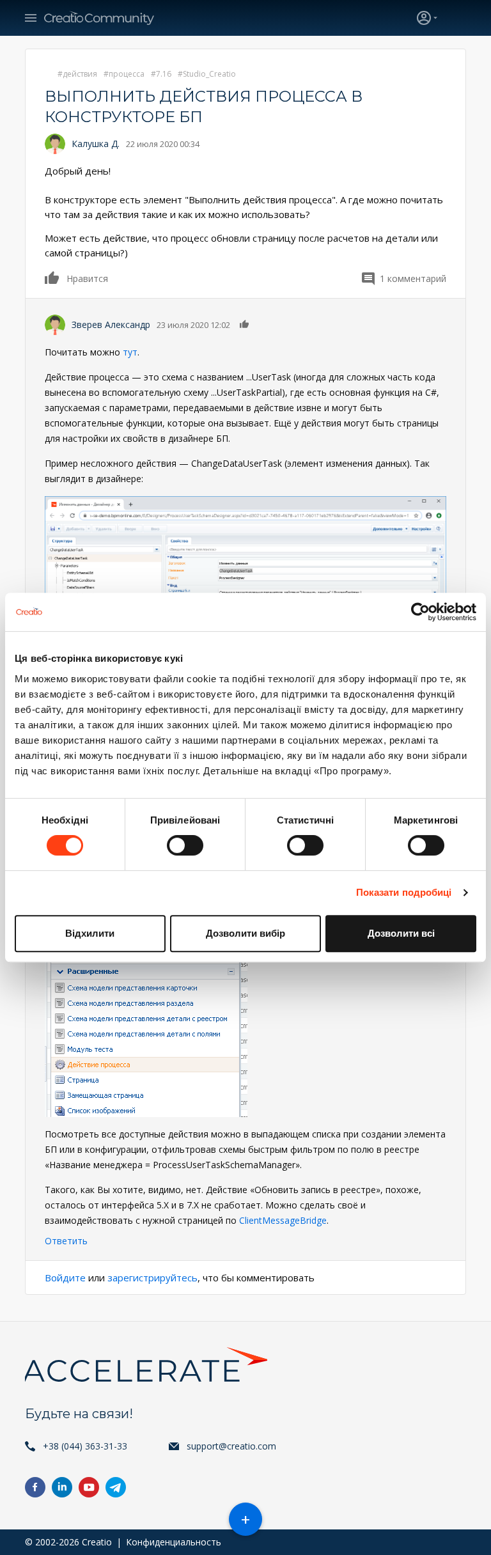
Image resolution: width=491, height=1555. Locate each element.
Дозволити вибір (245, 933)
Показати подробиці (404, 892)
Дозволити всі (401, 933)
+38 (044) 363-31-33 (85, 1446)
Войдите (65, 1277)
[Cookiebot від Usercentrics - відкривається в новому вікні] (420, 611)
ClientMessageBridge (283, 1220)
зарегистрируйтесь (152, 1277)
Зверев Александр (111, 324)
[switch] (185, 845)
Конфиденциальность (173, 1542)
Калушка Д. (96, 143)
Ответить (66, 1241)
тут (130, 352)
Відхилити (89, 933)
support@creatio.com (231, 1446)
